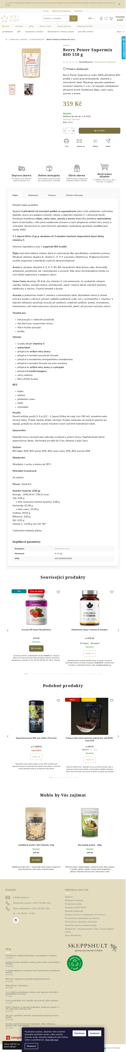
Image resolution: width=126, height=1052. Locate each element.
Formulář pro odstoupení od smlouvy (82, 918)
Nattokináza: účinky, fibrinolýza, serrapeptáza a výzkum (31, 955)
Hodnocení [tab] (33, 195)
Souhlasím (94, 1033)
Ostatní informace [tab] (74, 195)
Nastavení (31, 1046)
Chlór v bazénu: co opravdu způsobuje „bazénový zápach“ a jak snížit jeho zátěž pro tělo (32, 1008)
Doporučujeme (64, 26)
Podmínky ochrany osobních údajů (80, 925)
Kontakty (78, 11)
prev (8, 630)
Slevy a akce (45, 26)
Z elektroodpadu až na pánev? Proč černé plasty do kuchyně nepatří (33, 971)
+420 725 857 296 (40, 908)
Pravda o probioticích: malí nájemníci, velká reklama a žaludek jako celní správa (31, 1024)
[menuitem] (7, 32)
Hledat (73, 18)
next (118, 630)
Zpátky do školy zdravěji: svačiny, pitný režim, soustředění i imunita (33, 963)
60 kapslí (95, 643)
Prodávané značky (73, 904)
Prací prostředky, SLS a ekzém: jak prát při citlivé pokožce (32, 1000)
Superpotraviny (62, 548)
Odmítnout (79, 1033)
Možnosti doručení (71, 119)
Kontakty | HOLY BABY (75, 907)
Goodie (66, 45)
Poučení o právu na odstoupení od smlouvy (85, 914)
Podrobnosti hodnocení (105, 62)
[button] (36, 859)
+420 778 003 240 (41, 903)
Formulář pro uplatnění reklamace (81, 921)
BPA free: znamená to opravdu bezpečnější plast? (28, 979)
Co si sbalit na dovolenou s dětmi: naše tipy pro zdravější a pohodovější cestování (32, 993)
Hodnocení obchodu (74, 900)
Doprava (69, 897)
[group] (36, 839)
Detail (88, 653)
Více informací (51, 1039)
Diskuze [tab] (52, 195)
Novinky (19, 26)
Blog (31, 26)
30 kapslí (84, 643)
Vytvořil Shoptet (113, 1048)
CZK (90, 18)
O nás (46, 11)
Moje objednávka (73, 935)
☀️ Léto (5, 26)
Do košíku (101, 130)
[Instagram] (16, 920)
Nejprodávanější (84, 26)
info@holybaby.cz (21, 897)
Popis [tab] (15, 195)
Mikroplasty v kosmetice (17, 985)
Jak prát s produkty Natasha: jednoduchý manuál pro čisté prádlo (32, 1016)
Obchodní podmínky (61, 11)
